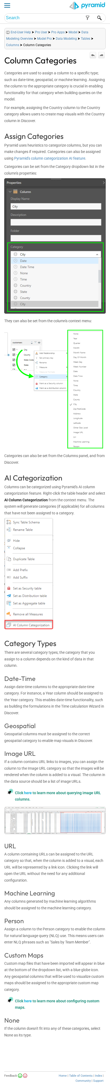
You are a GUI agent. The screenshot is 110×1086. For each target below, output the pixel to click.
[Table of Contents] (101, 31)
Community (83, 1081)
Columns (12, 45)
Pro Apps (58, 32)
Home (63, 1075)
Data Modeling (66, 39)
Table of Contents (81, 1075)
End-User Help (21, 32)
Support (98, 1081)
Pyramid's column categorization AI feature (49, 158)
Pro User (41, 32)
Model (73, 32)
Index (98, 1075)
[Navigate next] (101, 55)
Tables (85, 39)
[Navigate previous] (93, 55)
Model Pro (44, 39)
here (28, 793)
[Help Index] (105, 31)
